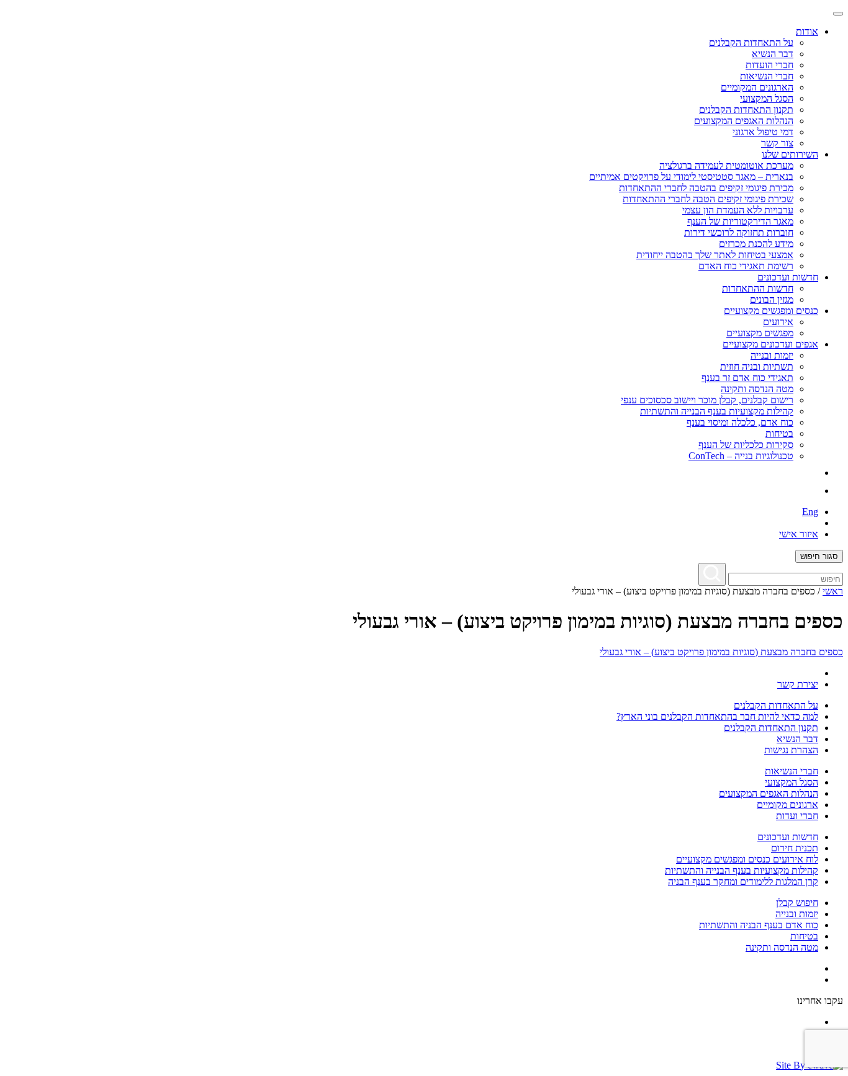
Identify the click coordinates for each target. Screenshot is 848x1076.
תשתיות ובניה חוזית (756, 366)
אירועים (778, 321)
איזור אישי (798, 534)
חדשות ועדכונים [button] (787, 277)
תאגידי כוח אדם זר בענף (747, 377)
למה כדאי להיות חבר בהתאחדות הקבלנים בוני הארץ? (717, 716)
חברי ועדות (797, 815)
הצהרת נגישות (791, 750)
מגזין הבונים (771, 299)
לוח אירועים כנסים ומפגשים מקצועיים (747, 859)
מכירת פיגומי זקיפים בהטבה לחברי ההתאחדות (706, 187)
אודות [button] (807, 31)
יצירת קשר (797, 684)
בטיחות (779, 433)
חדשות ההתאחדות (757, 288)
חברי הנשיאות (766, 76)
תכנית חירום (794, 848)
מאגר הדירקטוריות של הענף (740, 221)
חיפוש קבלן (797, 902)
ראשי (833, 591)
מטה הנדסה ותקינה (757, 388)
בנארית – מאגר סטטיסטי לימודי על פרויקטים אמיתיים (691, 176)
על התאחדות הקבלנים (751, 42)
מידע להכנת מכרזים (756, 243)
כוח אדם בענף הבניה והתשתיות (758, 925)
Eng (810, 511)
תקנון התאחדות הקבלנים (746, 109)
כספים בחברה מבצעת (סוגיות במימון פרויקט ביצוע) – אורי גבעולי (721, 652)
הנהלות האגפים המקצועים (743, 120)
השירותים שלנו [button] (790, 154)
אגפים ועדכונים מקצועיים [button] (770, 344)
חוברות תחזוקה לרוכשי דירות (738, 232)
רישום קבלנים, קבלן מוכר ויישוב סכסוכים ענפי (707, 400)
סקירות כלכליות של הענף (745, 444)
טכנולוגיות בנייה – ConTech (740, 456)
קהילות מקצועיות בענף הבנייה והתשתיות (716, 411)
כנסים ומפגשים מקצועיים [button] (771, 310)
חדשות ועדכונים (787, 837)
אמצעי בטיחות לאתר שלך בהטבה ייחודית (714, 254)
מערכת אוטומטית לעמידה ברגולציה (726, 165)
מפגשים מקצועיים (759, 333)
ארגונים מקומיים (787, 804)
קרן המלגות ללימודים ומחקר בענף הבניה (743, 881)
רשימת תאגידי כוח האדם (745, 266)
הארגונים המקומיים (757, 87)
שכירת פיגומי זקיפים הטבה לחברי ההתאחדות (708, 199)
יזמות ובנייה (772, 355)
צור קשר (777, 143)
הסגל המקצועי (766, 98)
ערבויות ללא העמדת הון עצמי (737, 210)
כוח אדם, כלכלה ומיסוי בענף (740, 422)
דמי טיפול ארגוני (763, 132)
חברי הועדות (769, 65)
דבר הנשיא (772, 53)
